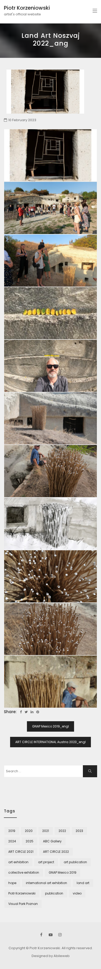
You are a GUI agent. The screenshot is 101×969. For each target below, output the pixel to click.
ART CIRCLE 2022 (56, 851)
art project (46, 862)
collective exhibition (23, 872)
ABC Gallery (52, 841)
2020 (29, 831)
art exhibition (18, 862)
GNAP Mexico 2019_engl (50, 726)
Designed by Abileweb (51, 955)
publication (54, 893)
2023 (79, 831)
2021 (45, 831)
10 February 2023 (22, 120)
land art (83, 883)
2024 (12, 841)
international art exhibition (46, 883)
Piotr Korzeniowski (27, 7)
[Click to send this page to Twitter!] (26, 711)
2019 (11, 831)
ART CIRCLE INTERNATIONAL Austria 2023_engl (50, 742)
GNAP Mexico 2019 (62, 872)
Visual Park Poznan (23, 904)
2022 (62, 831)
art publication (75, 862)
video (77, 893)
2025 (29, 841)
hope (12, 883)
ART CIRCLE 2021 (20, 851)
